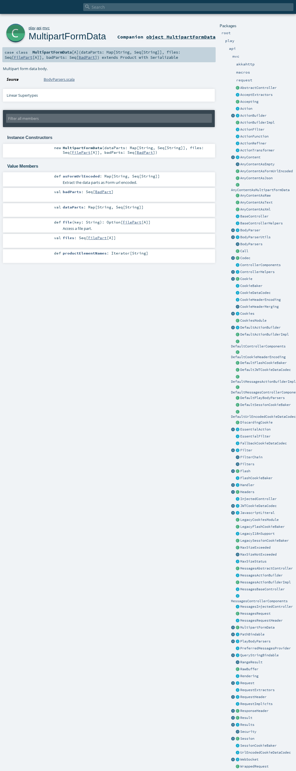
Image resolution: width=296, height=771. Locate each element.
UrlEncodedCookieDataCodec (265, 752)
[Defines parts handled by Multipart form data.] (233, 627)
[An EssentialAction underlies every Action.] (237, 429)
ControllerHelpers (257, 272)
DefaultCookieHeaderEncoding (258, 357)
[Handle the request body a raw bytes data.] (237, 669)
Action (246, 109)
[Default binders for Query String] (233, 655)
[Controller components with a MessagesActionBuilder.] (237, 596)
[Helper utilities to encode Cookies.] (233, 314)
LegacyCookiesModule (259, 520)
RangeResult (251, 662)
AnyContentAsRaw (255, 195)
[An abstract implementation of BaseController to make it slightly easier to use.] (237, 88)
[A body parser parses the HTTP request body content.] (237, 230)
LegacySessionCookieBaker (264, 541)
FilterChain (251, 457)
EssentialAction (255, 429)
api (38, 28)
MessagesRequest (255, 613)
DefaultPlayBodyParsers (262, 398)
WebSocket (249, 759)
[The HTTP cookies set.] (237, 314)
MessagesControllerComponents (259, 601)
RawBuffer (249, 669)
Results (247, 725)
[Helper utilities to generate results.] (233, 725)
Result (246, 718)
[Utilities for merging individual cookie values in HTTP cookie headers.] (237, 307)
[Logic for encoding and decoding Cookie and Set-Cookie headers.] (237, 300)
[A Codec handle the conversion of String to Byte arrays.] (237, 258)
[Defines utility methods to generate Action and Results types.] (237, 216)
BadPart (87, 57)
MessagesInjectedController (266, 607)
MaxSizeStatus (253, 561)
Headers (247, 492)
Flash (245, 471)
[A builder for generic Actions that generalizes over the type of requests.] (237, 136)
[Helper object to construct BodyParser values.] (233, 230)
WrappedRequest (254, 766)
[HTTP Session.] (237, 739)
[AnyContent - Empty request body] (237, 164)
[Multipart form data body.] (237, 627)
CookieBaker (251, 286)
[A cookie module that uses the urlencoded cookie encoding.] (237, 520)
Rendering (249, 676)
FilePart (23, 57)
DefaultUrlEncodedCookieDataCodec (263, 417)
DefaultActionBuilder (260, 327)
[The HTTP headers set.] (237, 492)
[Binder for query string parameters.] (237, 655)
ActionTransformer (257, 150)
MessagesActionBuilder (261, 575)
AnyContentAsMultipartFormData (260, 190)
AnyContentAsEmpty (257, 164)
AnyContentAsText (256, 202)
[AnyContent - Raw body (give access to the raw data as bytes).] (237, 195)
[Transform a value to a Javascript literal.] (237, 513)
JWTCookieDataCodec (258, 506)
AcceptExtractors (256, 95)
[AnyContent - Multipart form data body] (237, 185)
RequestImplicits (256, 704)
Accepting (249, 102)
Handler (247, 485)
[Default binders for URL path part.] (233, 634)
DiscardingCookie (256, 422)
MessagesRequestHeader (261, 620)
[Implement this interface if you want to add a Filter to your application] (237, 450)
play (32, 28)
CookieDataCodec (255, 293)
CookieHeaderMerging (259, 307)
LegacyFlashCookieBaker (262, 527)
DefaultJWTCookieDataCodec (265, 370)
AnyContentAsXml (255, 209)
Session (247, 739)
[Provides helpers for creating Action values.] (237, 115)
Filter (246, 450)
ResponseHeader (254, 711)
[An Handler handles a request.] (237, 485)
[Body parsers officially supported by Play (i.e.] (237, 641)
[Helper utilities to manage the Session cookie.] (237, 745)
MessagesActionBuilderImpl (265, 582)
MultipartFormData (257, 627)
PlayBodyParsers (255, 641)
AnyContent (250, 157)
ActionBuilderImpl (257, 122)
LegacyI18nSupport (257, 534)
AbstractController (258, 88)
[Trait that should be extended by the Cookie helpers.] (237, 286)
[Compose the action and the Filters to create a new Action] (237, 457)
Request (247, 683)
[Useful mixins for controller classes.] (237, 272)
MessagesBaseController (262, 589)
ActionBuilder (253, 115)
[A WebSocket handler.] (237, 759)
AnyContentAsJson (256, 178)
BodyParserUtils (255, 237)
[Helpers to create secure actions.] (237, 732)
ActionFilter (252, 129)
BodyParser (250, 230)
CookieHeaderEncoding (260, 300)
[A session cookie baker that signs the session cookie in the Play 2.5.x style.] (237, 541)
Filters (247, 464)
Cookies (247, 314)
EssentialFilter (255, 436)
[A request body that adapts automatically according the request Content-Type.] (237, 157)
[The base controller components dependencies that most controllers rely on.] (237, 265)
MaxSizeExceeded (255, 547)
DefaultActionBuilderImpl (264, 334)
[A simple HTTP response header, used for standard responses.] (237, 711)
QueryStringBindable (259, 655)
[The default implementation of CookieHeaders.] (237, 352)
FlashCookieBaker (256, 478)
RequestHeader (253, 697)
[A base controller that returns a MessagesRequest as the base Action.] (237, 589)
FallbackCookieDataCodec (263, 443)
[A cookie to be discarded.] (237, 422)
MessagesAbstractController (266, 568)
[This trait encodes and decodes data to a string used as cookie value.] (237, 293)
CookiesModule (253, 320)
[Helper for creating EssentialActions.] (233, 429)
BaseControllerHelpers (261, 223)
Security (248, 732)
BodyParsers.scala (59, 79)
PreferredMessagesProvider (265, 648)
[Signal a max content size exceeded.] (237, 547)
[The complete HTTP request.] (237, 683)
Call (244, 251)
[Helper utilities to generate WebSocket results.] (233, 759)
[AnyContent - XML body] (237, 209)
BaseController (254, 216)
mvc (46, 28)
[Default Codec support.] (233, 258)
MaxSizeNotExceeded (258, 554)
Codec (245, 258)
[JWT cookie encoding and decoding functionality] (237, 506)
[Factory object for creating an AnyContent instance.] (233, 157)
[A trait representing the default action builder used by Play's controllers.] (237, 327)
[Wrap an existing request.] (237, 766)
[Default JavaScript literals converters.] (233, 513)
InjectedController (258, 499)
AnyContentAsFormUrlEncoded (266, 171)
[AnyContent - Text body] (237, 202)
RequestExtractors (257, 690)
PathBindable (252, 634)
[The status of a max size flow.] (237, 561)
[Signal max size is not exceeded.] (237, 554)
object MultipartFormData (181, 37)
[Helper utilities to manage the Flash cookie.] (237, 478)
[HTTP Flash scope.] (237, 471)
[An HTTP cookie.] (237, 279)
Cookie (246, 279)
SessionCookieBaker (258, 745)
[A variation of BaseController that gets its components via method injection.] (237, 499)
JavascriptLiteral (257, 513)
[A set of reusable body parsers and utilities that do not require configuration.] (237, 237)
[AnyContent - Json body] (237, 178)
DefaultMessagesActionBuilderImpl (263, 382)
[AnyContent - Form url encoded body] (237, 171)
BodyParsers (251, 244)
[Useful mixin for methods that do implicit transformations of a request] (237, 704)
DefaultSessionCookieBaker (265, 405)
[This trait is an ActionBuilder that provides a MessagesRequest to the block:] (237, 575)
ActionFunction (254, 136)
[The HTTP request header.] (237, 697)
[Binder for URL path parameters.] (237, 634)
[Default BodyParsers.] (237, 244)
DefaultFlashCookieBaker (263, 363)
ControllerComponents (260, 265)
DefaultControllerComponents (258, 346)
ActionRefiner (253, 143)
